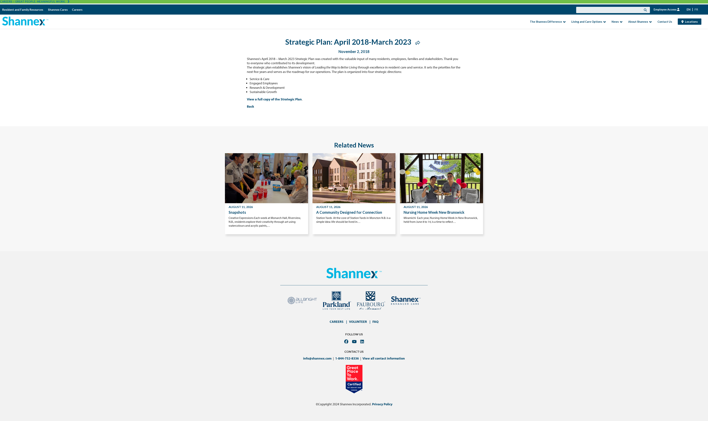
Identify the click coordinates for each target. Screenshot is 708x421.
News (614, 21)
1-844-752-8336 (347, 358)
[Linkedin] (362, 341)
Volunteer (358, 321)
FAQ (375, 321)
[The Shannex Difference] (564, 21)
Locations (691, 21)
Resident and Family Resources (23, 9)
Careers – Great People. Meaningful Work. (33, 1)
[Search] (645, 10)
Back (250, 106)
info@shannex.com (317, 358)
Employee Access (665, 9)
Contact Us (664, 21)
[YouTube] (354, 341)
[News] (620, 21)
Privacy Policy (382, 404)
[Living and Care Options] (604, 21)
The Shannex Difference (545, 21)
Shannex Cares (58, 9)
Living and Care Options (586, 21)
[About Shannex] (650, 21)
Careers (77, 9)
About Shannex (637, 21)
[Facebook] (346, 341)
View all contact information (383, 358)
